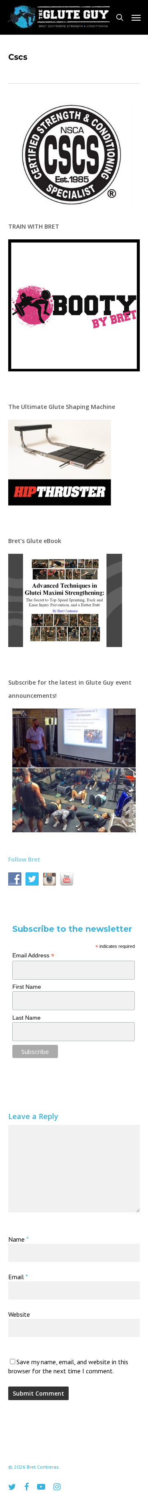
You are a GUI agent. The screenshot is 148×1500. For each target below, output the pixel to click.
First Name (26, 986)
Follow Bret (24, 859)
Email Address (33, 955)
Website (19, 1314)
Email (18, 1277)
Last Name (26, 1017)
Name (18, 1239)
